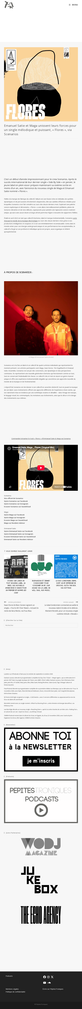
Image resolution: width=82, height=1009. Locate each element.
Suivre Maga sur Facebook (14, 515)
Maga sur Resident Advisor (14, 523)
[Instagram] (48, 977)
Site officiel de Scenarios (13, 498)
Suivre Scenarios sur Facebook (16, 501)
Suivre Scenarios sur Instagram (16, 504)
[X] (52, 977)
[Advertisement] (41, 26)
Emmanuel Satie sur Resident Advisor (18, 539)
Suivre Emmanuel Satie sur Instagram (18, 534)
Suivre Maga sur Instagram (14, 517)
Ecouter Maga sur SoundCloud (15, 520)
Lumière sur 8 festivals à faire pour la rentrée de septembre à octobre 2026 (28, 674)
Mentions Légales (12, 989)
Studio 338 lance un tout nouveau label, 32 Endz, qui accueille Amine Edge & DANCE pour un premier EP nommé (15, 587)
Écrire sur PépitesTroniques (53, 989)
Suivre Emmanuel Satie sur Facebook (18, 531)
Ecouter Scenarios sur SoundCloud (17, 506)
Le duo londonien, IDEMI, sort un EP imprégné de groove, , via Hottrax (66, 584)
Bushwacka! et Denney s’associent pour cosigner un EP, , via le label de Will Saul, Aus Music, (41, 585)
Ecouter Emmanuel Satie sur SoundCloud (20, 537)
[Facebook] (44, 977)
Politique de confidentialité (15, 992)
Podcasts (9, 976)
